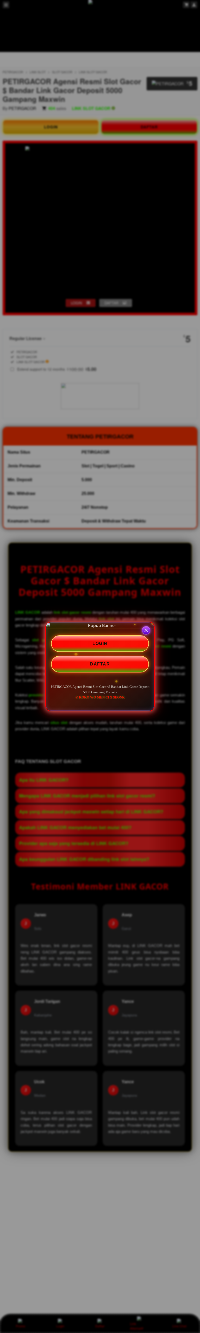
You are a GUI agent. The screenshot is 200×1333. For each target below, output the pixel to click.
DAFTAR (100, 664)
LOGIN (100, 643)
